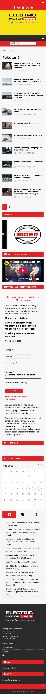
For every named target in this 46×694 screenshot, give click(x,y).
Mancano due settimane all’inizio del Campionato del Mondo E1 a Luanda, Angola (20, 542)
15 (35, 488)
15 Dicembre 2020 (23, 153)
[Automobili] (7, 82)
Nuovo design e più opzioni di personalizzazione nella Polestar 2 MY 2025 (28, 95)
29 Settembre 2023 (24, 114)
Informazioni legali (9, 668)
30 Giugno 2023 (22, 126)
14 (29, 488)
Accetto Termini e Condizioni (21, 374)
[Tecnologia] (7, 65)
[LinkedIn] (31, 7)
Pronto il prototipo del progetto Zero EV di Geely (28, 149)
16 (40, 488)
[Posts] (9, 514)
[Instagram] (23, 7)
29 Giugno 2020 (22, 197)
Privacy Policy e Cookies (11, 680)
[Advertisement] (24, 29)
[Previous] (7, 234)
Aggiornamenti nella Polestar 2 (28, 135)
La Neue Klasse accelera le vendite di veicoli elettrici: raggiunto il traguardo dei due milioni (23, 532)
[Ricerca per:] (23, 43)
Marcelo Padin (7, 644)
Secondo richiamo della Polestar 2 (28, 162)
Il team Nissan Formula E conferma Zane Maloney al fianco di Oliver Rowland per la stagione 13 (22, 582)
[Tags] (23, 514)
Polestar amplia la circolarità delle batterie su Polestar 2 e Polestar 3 (27, 65)
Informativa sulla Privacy (16, 382)
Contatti (5, 651)
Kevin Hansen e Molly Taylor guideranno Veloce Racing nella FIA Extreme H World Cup (22, 592)
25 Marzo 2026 (22, 70)
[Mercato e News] (7, 95)
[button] (42, 2)
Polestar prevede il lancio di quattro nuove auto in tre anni (27, 80)
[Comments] (36, 514)
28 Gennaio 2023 (23, 138)
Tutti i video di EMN (17, 254)
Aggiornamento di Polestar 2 (27, 123)
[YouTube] (19, 7)
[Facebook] (14, 7)
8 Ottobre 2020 (22, 181)
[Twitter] (27, 7)
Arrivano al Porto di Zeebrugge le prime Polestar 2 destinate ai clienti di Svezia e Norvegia (29, 191)
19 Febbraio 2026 (23, 84)
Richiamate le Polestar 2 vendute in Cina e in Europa (29, 176)
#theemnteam (7, 647)
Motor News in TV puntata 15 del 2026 (21, 562)
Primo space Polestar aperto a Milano (27, 110)
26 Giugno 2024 (22, 101)
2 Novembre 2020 (23, 167)
